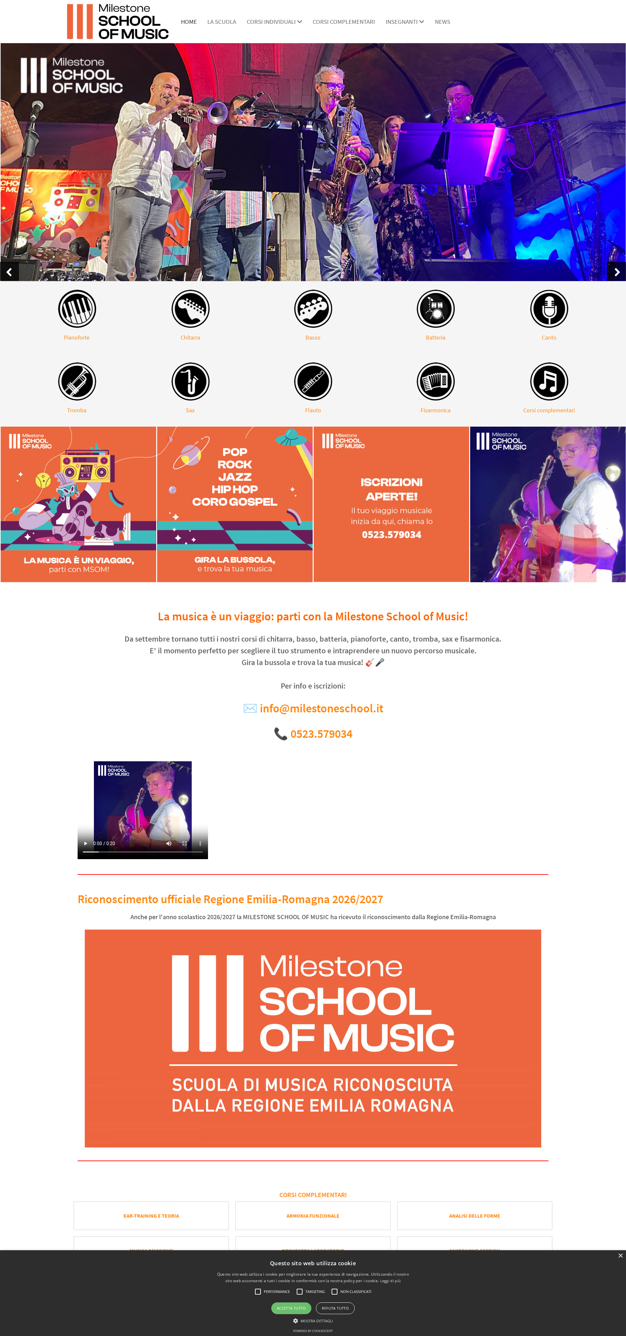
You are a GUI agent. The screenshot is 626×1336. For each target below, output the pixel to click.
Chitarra (190, 337)
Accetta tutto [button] (291, 1308)
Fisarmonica (436, 410)
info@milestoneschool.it (321, 708)
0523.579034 (321, 733)
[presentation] (9, 271)
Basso (313, 337)
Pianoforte (77, 337)
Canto (549, 337)
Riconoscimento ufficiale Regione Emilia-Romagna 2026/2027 (230, 899)
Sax (190, 410)
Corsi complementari (549, 410)
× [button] (620, 1255)
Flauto (313, 410)
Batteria (435, 337)
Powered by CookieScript (313, 1331)
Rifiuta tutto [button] (335, 1308)
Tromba (76, 410)
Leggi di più (390, 1280)
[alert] (313, 1293)
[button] (257, 1291)
